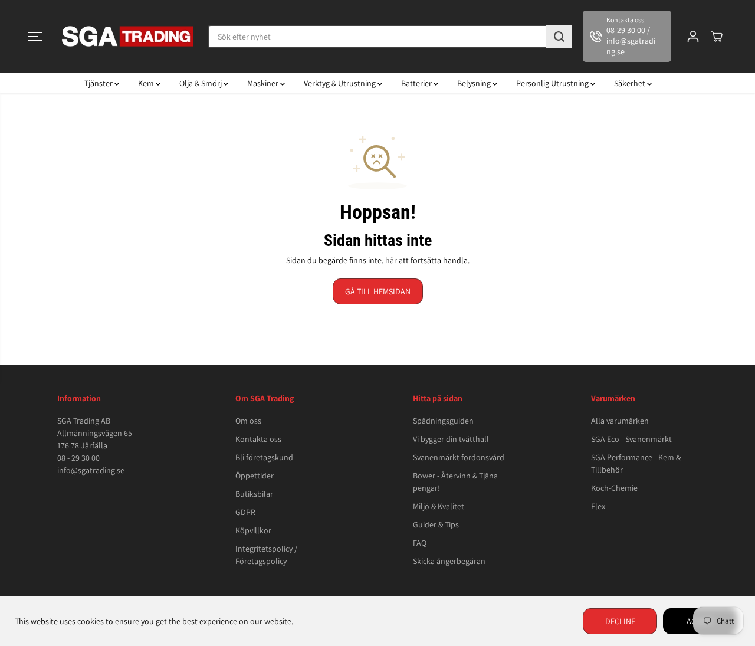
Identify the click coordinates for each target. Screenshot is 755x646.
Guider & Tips (436, 524)
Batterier (417, 83)
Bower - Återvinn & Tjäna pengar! (455, 481)
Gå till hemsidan (378, 291)
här (391, 260)
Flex (598, 506)
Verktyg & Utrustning (341, 83)
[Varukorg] (716, 36)
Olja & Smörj (201, 83)
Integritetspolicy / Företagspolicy (266, 554)
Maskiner (263, 83)
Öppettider (254, 475)
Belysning (475, 83)
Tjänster (99, 83)
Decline (620, 621)
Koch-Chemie (614, 488)
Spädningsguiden (443, 420)
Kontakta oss (258, 439)
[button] (35, 36)
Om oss (248, 420)
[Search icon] (559, 36)
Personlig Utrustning (553, 83)
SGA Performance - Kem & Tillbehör (636, 463)
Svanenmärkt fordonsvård (458, 457)
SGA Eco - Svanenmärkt (631, 439)
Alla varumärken (620, 420)
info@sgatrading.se (90, 470)
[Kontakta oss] (627, 36)
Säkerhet (630, 83)
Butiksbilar (254, 493)
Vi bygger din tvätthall (451, 439)
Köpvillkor (253, 530)
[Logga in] (693, 36)
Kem (147, 83)
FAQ (419, 542)
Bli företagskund (264, 457)
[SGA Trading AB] (128, 36)
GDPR (245, 512)
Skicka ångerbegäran (449, 561)
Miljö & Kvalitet (438, 506)
